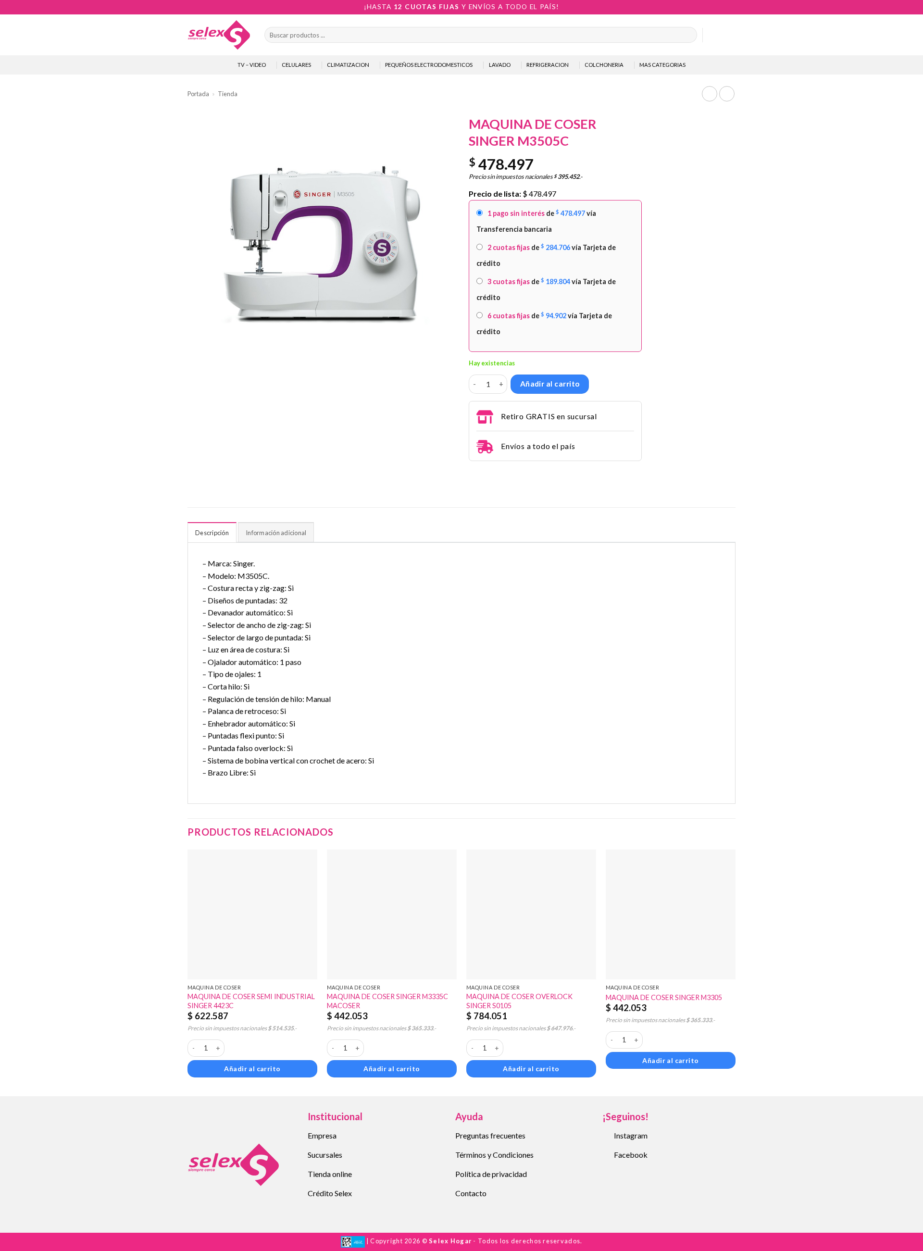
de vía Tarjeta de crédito (546, 255)
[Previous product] (726, 93)
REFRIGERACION (547, 65)
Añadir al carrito (550, 383)
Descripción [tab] (212, 533)
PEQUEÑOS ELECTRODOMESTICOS (429, 65)
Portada (198, 94)
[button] (714, 35)
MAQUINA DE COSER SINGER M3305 (664, 997)
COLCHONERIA (604, 65)
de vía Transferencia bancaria (536, 221)
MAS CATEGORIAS (662, 65)
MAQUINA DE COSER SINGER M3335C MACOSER (387, 1001)
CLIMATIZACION (348, 65)
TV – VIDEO (251, 65)
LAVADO (500, 65)
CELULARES (296, 65)
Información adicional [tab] (276, 533)
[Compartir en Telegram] (474, 474)
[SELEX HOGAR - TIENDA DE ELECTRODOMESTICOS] (218, 35)
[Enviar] (688, 35)
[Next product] (709, 93)
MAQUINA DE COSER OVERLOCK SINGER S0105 (519, 1001)
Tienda (227, 94)
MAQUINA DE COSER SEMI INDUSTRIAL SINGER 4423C (251, 1001)
